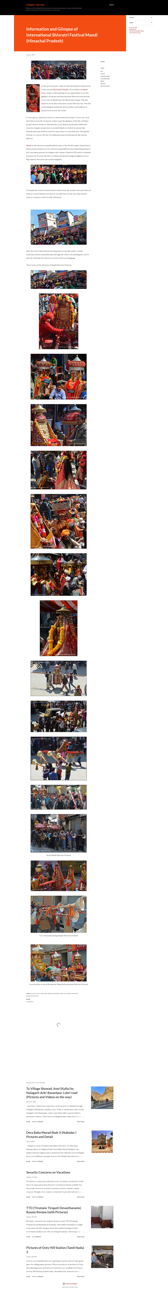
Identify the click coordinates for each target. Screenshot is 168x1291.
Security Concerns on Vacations (48, 1172)
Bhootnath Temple (61, 89)
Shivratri (103, 83)
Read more (80, 1121)
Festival (103, 73)
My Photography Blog (136, 31)
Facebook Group (134, 32)
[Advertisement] (55, 1060)
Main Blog (132, 29)
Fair (102, 71)
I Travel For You (35, 5)
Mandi (28, 145)
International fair (105, 78)
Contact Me (133, 27)
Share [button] (103, 61)
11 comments (36, 1236)
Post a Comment (37, 1121)
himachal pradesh (105, 76)
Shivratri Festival (105, 86)
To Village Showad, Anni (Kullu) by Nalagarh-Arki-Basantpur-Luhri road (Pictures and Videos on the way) (51, 1093)
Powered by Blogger (71, 1284)
